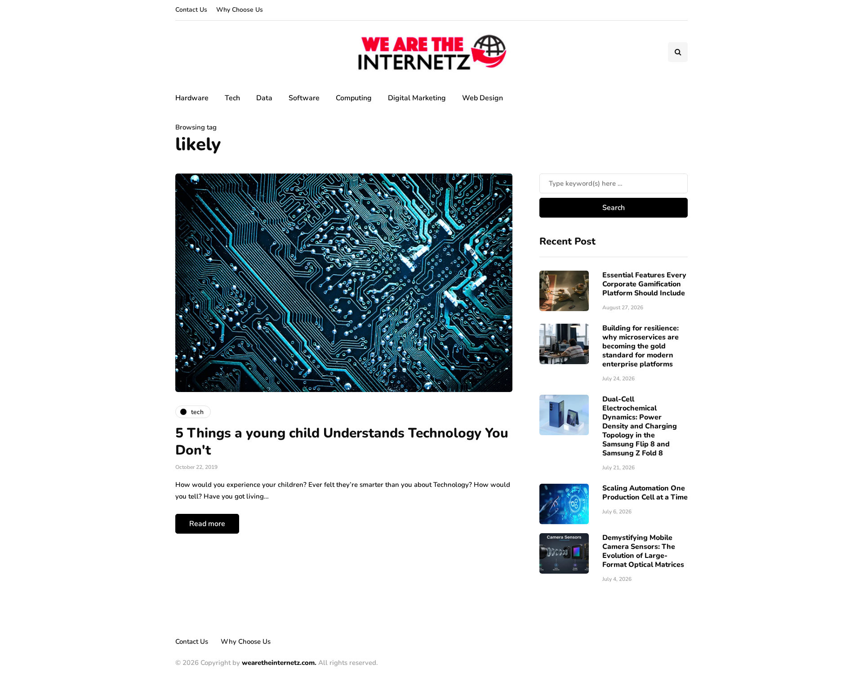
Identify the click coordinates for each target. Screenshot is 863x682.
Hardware (192, 98)
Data (264, 98)
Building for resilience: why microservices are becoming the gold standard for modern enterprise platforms (640, 346)
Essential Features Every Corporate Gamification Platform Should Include (644, 284)
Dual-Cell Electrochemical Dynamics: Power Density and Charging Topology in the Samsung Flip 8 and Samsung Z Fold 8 (639, 426)
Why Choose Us (239, 9)
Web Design (482, 98)
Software (304, 98)
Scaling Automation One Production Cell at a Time (645, 492)
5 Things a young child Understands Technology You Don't (341, 441)
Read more (207, 524)
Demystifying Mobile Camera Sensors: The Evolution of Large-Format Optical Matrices (643, 551)
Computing (354, 98)
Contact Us (191, 9)
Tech (232, 98)
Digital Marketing (417, 98)
